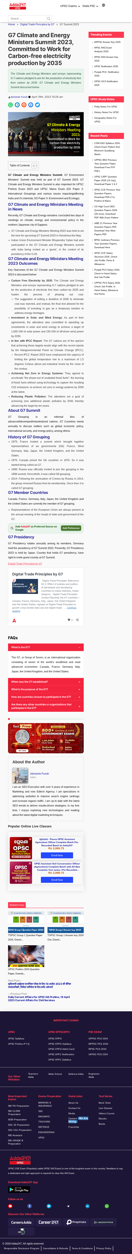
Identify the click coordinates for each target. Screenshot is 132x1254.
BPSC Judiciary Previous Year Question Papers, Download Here (106, 244)
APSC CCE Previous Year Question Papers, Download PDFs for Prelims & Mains (107, 195)
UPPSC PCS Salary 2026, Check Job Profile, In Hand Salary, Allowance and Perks (107, 288)
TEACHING (44, 1121)
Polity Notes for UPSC (105, 106)
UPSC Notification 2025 (106, 66)
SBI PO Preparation (18, 1106)
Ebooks (103, 1118)
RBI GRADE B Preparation (15, 1142)
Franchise (73, 1127)
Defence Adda (76, 1074)
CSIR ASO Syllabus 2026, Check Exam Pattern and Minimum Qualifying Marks (107, 149)
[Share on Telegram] (17, 104)
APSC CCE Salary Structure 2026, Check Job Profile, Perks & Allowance (105, 258)
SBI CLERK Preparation (14, 1113)
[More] (103, 6)
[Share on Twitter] (37, 104)
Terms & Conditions (82, 1248)
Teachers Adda (33, 1075)
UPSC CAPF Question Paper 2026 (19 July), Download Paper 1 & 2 (105, 180)
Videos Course (106, 1113)
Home (11, 24)
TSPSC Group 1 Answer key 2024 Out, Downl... (65, 937)
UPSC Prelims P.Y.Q (19, 1044)
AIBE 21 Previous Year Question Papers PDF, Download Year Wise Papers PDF (105, 229)
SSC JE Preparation (19, 1125)
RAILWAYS (44, 1116)
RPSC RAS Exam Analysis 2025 (103, 49)
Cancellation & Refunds (55, 1248)
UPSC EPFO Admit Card (61, 1049)
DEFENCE (43, 1127)
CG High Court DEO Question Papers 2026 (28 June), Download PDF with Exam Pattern (106, 212)
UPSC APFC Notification (61, 1054)
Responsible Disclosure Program (21, 1248)
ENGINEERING (46, 1132)
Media (71, 1113)
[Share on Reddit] (24, 104)
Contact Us (74, 1108)
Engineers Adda (94, 1075)
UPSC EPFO (55, 1038)
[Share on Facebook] (30, 104)
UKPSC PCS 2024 (98, 1054)
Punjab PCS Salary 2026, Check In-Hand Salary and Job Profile (107, 273)
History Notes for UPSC (106, 112)
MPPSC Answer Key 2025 (107, 42)
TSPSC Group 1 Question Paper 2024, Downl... (25, 937)
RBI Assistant (15, 1135)
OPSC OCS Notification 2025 (106, 83)
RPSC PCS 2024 (97, 1049)
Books (102, 1124)
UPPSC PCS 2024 (98, 1038)
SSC (40, 1111)
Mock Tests (105, 1102)
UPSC (41, 1137)
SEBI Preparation (17, 1119)
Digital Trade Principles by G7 (37, 24)
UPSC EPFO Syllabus (60, 1044)
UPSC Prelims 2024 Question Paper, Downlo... (23, 971)
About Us (73, 1102)
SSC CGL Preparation (20, 1130)
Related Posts (17, 905)
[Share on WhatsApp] (10, 104)
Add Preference (71, 528)
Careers (78, 1120)
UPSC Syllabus (16, 1038)
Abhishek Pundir (19, 96)
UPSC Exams (68, 6)
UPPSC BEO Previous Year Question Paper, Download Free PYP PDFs (105, 165)
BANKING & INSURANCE (45, 1104)
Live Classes (105, 1108)
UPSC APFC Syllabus (59, 1059)
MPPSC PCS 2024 (98, 1044)
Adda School (55, 1074)
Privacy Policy (103, 1248)
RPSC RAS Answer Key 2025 (106, 59)
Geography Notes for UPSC (105, 120)
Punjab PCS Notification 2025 (106, 74)
